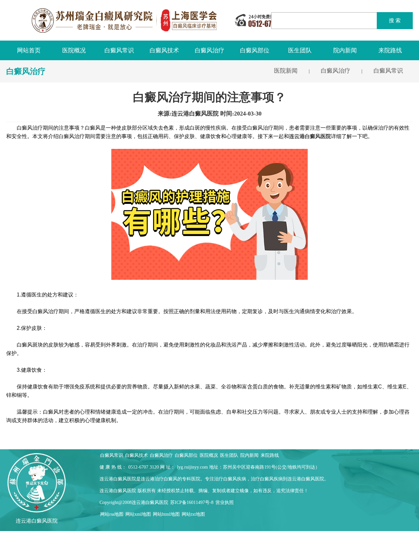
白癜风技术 (164, 50)
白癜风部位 (254, 50)
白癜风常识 (119, 50)
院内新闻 (345, 50)
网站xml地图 (138, 514)
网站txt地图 (193, 514)
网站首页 (29, 50)
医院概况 (74, 50)
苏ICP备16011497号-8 (191, 502)
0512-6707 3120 (143, 467)
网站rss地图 (111, 514)
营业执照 (224, 502)
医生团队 (300, 50)
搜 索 (395, 20)
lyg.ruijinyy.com (192, 467)
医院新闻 (286, 70)
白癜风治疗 (209, 50)
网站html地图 (166, 514)
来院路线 (390, 50)
